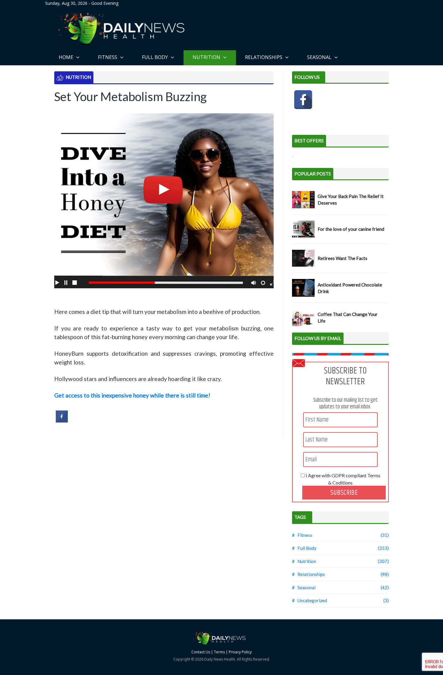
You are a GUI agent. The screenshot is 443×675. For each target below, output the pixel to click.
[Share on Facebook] (62, 421)
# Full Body (304, 548)
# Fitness (302, 535)
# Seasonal (304, 587)
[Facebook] (303, 99)
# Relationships (308, 574)
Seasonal (320, 57)
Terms (219, 652)
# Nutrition (304, 561)
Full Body (155, 57)
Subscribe (344, 492)
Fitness (108, 57)
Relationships (264, 57)
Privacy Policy (240, 652)
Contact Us (200, 652)
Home (66, 57)
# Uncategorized (309, 600)
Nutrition (207, 57)
